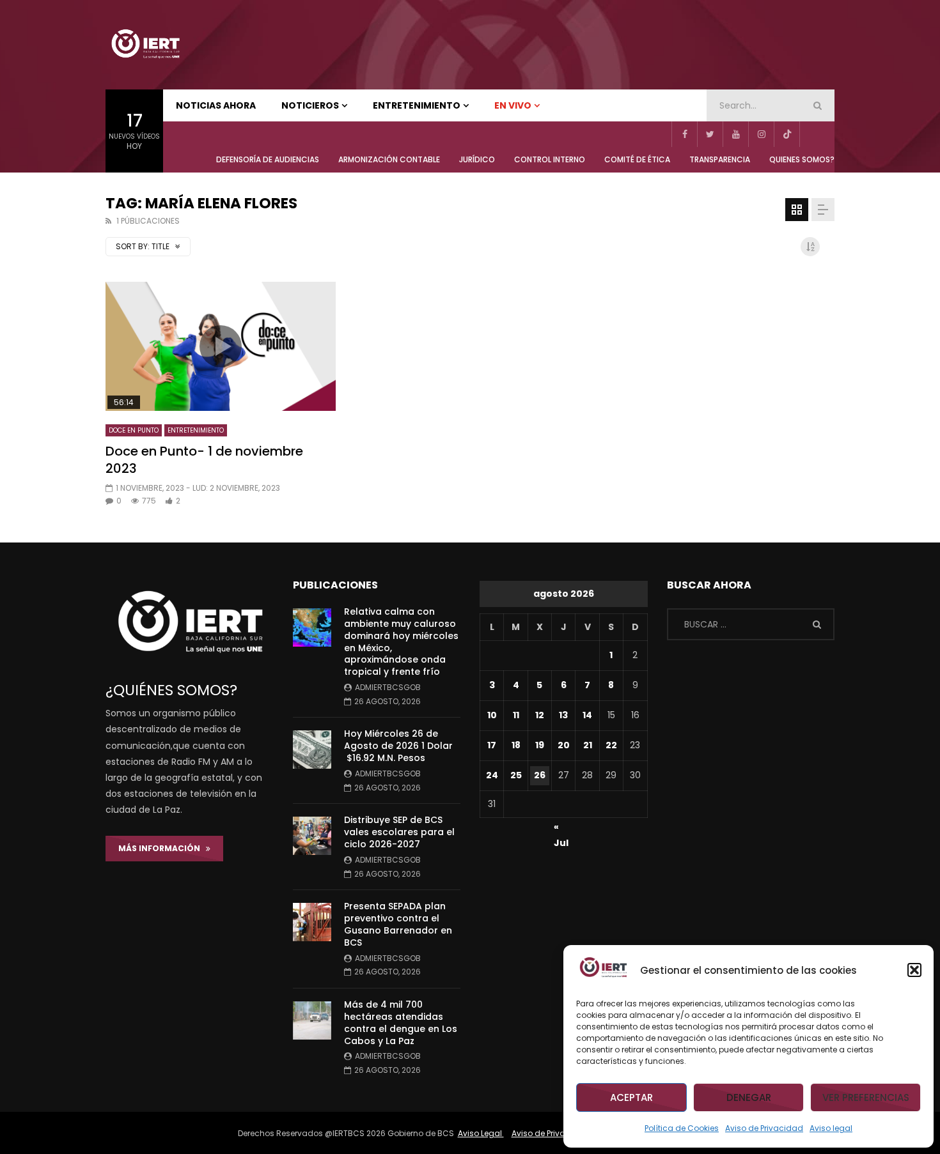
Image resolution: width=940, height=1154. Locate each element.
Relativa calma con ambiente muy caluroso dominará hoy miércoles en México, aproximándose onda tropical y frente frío (401, 641)
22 (611, 745)
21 (587, 745)
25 (516, 775)
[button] (914, 970)
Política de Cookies (682, 1128)
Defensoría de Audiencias (267, 159)
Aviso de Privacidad (764, 1128)
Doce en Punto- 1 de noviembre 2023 (204, 459)
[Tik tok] (786, 134)
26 (539, 775)
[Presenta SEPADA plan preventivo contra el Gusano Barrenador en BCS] (312, 922)
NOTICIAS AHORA (216, 105)
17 (491, 745)
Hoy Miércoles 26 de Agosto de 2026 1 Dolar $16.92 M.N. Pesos (398, 745)
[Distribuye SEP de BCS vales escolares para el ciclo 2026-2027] (312, 836)
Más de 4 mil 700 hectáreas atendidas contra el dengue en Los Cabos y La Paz (400, 1022)
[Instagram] (761, 134)
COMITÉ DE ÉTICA (637, 159)
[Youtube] (735, 134)
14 (587, 715)
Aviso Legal (481, 1133)
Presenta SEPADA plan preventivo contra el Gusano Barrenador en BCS (398, 924)
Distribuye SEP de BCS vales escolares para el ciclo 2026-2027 (399, 831)
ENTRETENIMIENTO (416, 105)
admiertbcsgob (388, 687)
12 (539, 715)
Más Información (162, 848)
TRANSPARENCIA (719, 159)
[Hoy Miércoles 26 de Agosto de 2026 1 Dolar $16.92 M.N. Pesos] (312, 749)
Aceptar (631, 1097)
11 (516, 715)
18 (516, 745)
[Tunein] (812, 134)
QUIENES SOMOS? (801, 159)
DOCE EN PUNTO (134, 430)
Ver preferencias (865, 1097)
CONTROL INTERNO (549, 159)
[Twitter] (710, 134)
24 (492, 775)
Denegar (748, 1097)
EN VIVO (512, 105)
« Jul (561, 828)
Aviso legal (831, 1128)
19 (539, 745)
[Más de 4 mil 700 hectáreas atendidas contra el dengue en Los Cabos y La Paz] (312, 1020)
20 (564, 745)
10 (492, 715)
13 (563, 715)
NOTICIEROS (310, 105)
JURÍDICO (477, 159)
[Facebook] (684, 134)
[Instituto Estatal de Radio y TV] (145, 44)
